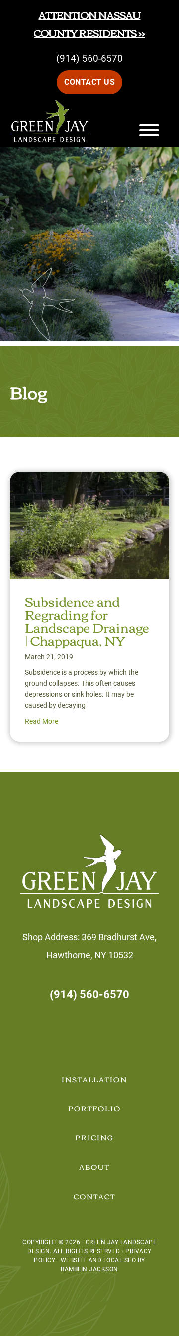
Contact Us (89, 82)
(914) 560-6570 (89, 58)
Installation (95, 1079)
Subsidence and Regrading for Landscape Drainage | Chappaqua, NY (87, 620)
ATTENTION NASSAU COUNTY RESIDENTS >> (89, 23)
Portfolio (94, 1108)
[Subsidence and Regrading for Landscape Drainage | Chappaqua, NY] (89, 480)
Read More (41, 721)
